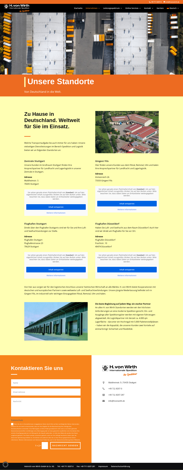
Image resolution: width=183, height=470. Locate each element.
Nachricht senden (65, 446)
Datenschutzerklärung (120, 466)
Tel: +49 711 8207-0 (65, 466)
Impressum (103, 466)
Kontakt (147, 8)
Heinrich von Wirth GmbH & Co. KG (39, 466)
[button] (5, 464)
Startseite (78, 8)
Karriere (160, 8)
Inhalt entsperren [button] (56, 207)
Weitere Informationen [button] (56, 213)
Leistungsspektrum (111, 8)
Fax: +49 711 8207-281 (86, 466)
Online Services (131, 8)
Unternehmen (91, 8)
